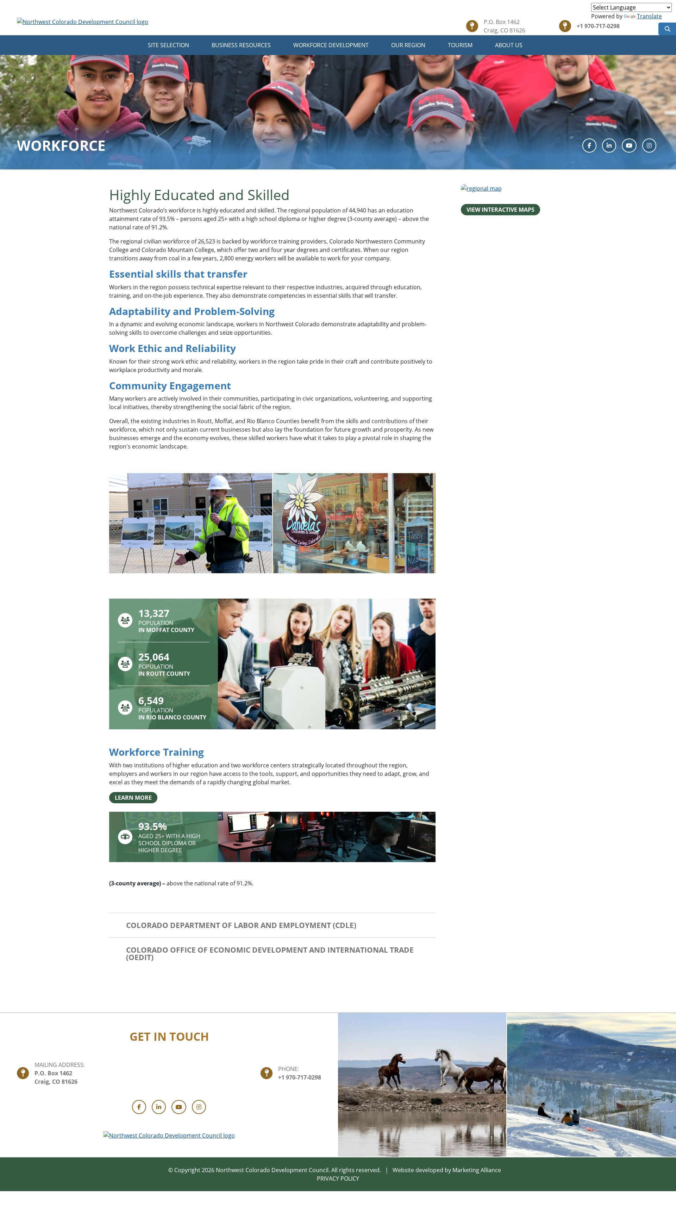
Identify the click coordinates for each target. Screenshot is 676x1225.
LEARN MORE (133, 798)
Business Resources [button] (242, 45)
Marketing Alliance (476, 1170)
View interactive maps (500, 210)
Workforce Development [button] (331, 45)
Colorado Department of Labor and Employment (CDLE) (241, 925)
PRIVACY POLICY (338, 1178)
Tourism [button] (461, 45)
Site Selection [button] (169, 45)
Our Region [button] (409, 45)
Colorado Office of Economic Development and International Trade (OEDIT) (270, 953)
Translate (649, 16)
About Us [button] (509, 45)
